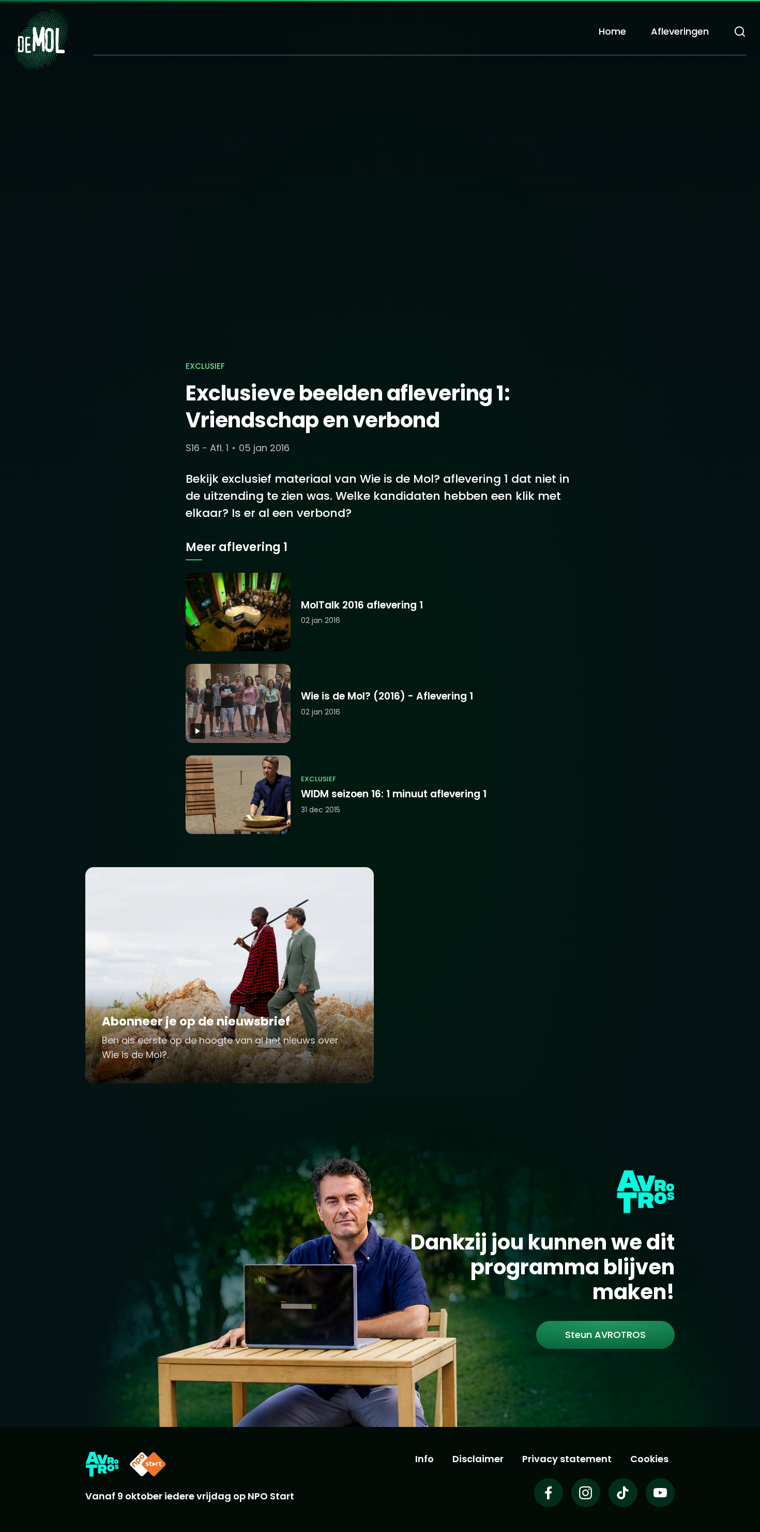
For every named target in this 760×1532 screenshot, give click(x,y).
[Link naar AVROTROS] (102, 1464)
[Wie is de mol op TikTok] (623, 1492)
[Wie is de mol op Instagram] (585, 1492)
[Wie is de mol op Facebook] (548, 1492)
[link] (605, 1335)
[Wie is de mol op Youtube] (660, 1492)
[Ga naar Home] (41, 39)
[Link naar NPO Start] (147, 1464)
